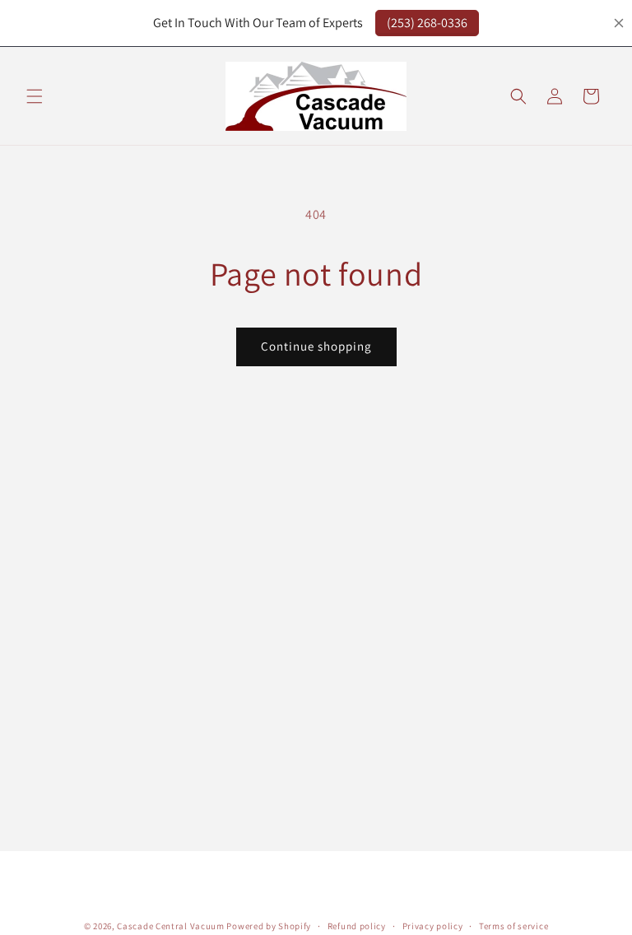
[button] (34, 96)
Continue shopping (316, 346)
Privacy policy (432, 926)
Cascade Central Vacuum (170, 926)
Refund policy (357, 926)
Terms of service (513, 926)
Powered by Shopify (268, 926)
